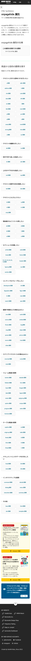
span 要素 (22, 301)
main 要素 (22, 296)
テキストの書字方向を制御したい (14, 184)
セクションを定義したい (11, 245)
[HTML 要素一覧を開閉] (1, 7)
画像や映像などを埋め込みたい (13, 310)
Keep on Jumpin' (9, 627)
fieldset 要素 (8, 383)
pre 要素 (23, 114)
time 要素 (22, 129)
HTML (14, 2)
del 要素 (8, 148)
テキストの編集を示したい (12, 143)
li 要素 (22, 231)
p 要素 (8, 114)
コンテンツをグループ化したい (13, 281)
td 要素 (23, 437)
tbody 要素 (8, 437)
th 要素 (23, 442)
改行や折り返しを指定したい (12, 157)
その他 (5, 501)
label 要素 (8, 393)
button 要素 (8, 377)
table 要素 (22, 432)
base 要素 (8, 506)
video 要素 (8, 345)
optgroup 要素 (23, 398)
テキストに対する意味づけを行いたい (15, 78)
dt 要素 (8, 231)
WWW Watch (20, 613)
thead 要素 (8, 448)
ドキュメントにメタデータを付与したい (15, 457)
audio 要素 (23, 314)
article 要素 (8, 250)
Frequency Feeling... (10, 624)
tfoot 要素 (8, 442)
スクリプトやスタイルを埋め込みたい (15, 354)
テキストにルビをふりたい (12, 197)
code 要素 (22, 93)
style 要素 (8, 364)
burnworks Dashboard (11, 631)
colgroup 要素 (8, 432)
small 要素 (23, 124)
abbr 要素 (22, 83)
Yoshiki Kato (8, 613)
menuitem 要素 (8, 492)
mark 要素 (22, 109)
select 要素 (23, 408)
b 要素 (22, 88)
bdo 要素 (22, 188)
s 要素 (22, 119)
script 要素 (23, 359)
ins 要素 (23, 148)
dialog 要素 (8, 487)
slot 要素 (8, 511)
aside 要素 (23, 250)
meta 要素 (8, 469)
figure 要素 (23, 291)
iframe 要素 (8, 325)
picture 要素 (22, 335)
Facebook (18, 640)
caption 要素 (8, 427)
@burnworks (7, 640)
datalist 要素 (22, 377)
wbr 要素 (22, 162)
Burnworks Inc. (9, 617)
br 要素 (8, 162)
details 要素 (23, 482)
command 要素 (8, 482)
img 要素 (22, 325)
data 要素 (8, 98)
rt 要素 (8, 207)
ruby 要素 (8, 212)
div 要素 (23, 285)
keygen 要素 (22, 388)
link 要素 (22, 463)
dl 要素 (23, 226)
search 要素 (8, 301)
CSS (20, 2)
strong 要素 (8, 129)
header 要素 (23, 261)
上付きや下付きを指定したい (12, 170)
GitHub (16, 643)
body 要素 (8, 255)
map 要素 (8, 330)
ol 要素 (8, 236)
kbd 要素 (8, 109)
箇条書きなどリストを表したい (13, 221)
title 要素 (22, 469)
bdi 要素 (8, 188)
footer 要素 (23, 255)
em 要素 (8, 104)
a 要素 (8, 83)
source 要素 (8, 340)
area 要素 (8, 314)
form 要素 (22, 383)
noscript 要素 (8, 359)
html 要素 (22, 506)
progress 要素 (8, 408)
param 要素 (8, 335)
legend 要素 (23, 393)
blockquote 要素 (8, 285)
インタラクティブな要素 (11, 477)
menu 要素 (23, 487)
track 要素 (22, 340)
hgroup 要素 (8, 267)
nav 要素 (22, 267)
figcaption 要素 (8, 291)
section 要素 (8, 272)
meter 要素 (8, 398)
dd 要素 (8, 226)
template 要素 (23, 511)
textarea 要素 (8, 413)
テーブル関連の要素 (9, 422)
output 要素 (23, 403)
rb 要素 (8, 202)
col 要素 (23, 427)
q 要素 (8, 119)
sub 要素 (8, 175)
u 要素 (8, 135)
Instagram (7, 643)
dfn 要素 (23, 98)
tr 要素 (23, 448)
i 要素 (22, 104)
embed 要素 (23, 319)
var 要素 (23, 135)
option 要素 (8, 403)
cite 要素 (8, 93)
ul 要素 (23, 236)
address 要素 (8, 88)
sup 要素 (22, 175)
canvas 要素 (8, 319)
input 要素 (8, 388)
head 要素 (8, 463)
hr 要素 (8, 296)
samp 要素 (8, 124)
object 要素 (23, 330)
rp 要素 (23, 202)
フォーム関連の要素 (9, 373)
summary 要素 (23, 492)
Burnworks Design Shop (12, 620)
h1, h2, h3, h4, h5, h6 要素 (7, 261)
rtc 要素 (23, 207)
